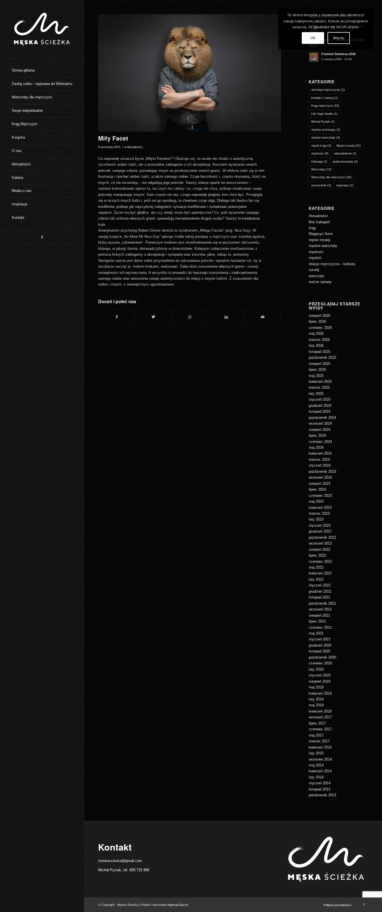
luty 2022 (316, 579)
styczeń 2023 (320, 525)
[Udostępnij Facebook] (116, 317)
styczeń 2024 (320, 465)
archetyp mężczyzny (328, 89)
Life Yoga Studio (324, 113)
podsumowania (345, 161)
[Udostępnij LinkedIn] (226, 317)
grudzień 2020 (320, 645)
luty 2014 (316, 777)
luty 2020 (316, 669)
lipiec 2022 (317, 555)
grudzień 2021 (320, 591)
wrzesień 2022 (320, 543)
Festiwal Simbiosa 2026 (338, 54)
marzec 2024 (319, 459)
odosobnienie (345, 153)
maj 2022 (316, 567)
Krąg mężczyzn (325, 105)
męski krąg (321, 145)
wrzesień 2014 (320, 759)
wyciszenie (321, 185)
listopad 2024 (319, 411)
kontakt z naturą (324, 97)
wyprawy (344, 185)
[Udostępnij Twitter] (153, 317)
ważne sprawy (320, 282)
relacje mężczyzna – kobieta (332, 264)
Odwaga (319, 161)
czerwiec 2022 (320, 561)
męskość (320, 153)
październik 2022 (322, 537)
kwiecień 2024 (320, 453)
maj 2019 (316, 687)
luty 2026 (316, 345)
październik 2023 (322, 471)
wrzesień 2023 (320, 477)
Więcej (339, 38)
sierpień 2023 (319, 483)
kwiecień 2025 (320, 381)
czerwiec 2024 (320, 442)
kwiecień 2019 (320, 693)
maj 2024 (316, 447)
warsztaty (316, 276)
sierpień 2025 (319, 364)
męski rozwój (319, 240)
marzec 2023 (319, 513)
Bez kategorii (319, 222)
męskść (315, 258)
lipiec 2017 (317, 723)
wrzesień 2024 (320, 423)
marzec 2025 (319, 387)
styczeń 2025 (320, 399)
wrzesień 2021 (320, 609)
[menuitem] (42, 70)
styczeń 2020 (320, 675)
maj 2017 (316, 735)
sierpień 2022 (319, 549)
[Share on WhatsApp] (190, 317)
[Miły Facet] (189, 73)
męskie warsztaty (325, 137)
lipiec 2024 (317, 435)
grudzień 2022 (320, 531)
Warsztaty (321, 169)
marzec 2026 (319, 340)
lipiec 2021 (317, 621)
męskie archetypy (325, 129)
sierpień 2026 (319, 316)
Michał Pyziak (323, 121)
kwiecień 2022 (320, 573)
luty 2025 (316, 393)
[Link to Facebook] (42, 237)
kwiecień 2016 (320, 747)
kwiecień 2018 (320, 711)
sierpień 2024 (319, 430)
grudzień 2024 (320, 405)
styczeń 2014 (320, 783)
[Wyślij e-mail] (263, 317)
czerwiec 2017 (320, 729)
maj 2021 (316, 633)
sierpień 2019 (319, 681)
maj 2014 (316, 765)
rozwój (314, 270)
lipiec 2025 (317, 369)
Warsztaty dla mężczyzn (331, 177)
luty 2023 (316, 519)
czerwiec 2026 (320, 328)
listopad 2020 (319, 651)
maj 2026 (316, 333)
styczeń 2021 (320, 639)
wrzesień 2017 (320, 717)
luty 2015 (316, 753)
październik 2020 (322, 657)
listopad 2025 (319, 352)
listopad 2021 (319, 597)
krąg (312, 228)
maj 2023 (316, 501)
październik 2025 (322, 357)
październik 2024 (322, 417)
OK (312, 38)
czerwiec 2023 (320, 495)
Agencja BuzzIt (178, 904)
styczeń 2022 (320, 585)
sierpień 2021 (319, 615)
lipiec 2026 (317, 321)
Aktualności (135, 147)
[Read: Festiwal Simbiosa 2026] (314, 57)
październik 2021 (322, 603)
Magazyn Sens (321, 234)
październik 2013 (322, 795)
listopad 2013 (319, 789)
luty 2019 (316, 699)
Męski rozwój (348, 145)
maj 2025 (316, 376)
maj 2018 (316, 705)
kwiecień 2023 (320, 507)
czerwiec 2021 (320, 627)
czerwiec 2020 (320, 663)
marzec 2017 (319, 741)
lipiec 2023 (317, 489)
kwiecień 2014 (320, 771)
